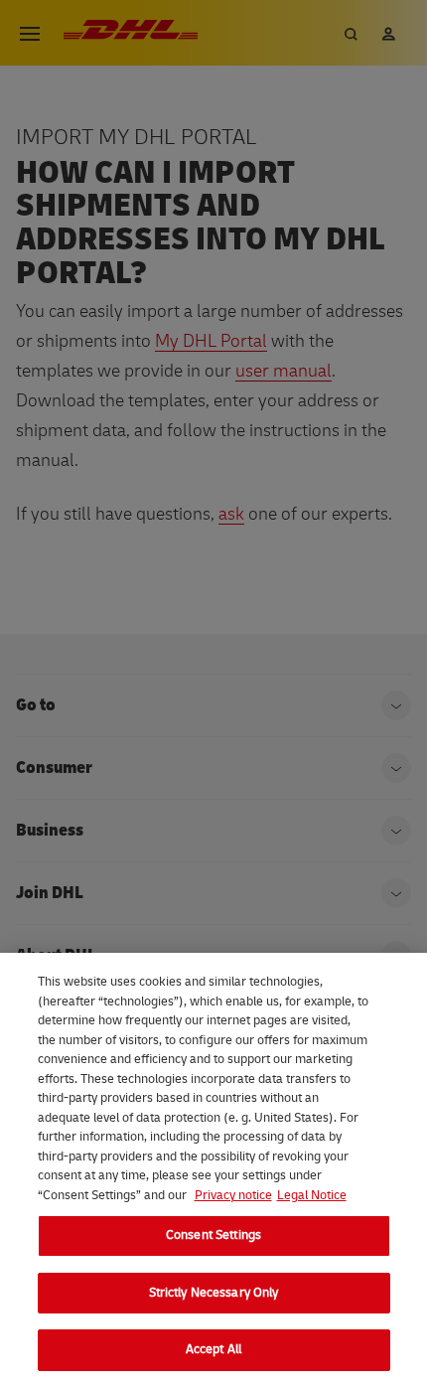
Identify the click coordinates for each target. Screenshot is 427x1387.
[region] (213, 1170)
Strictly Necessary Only (214, 1293)
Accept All (213, 1349)
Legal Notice (312, 1195)
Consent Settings (213, 1235)
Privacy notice (233, 1195)
